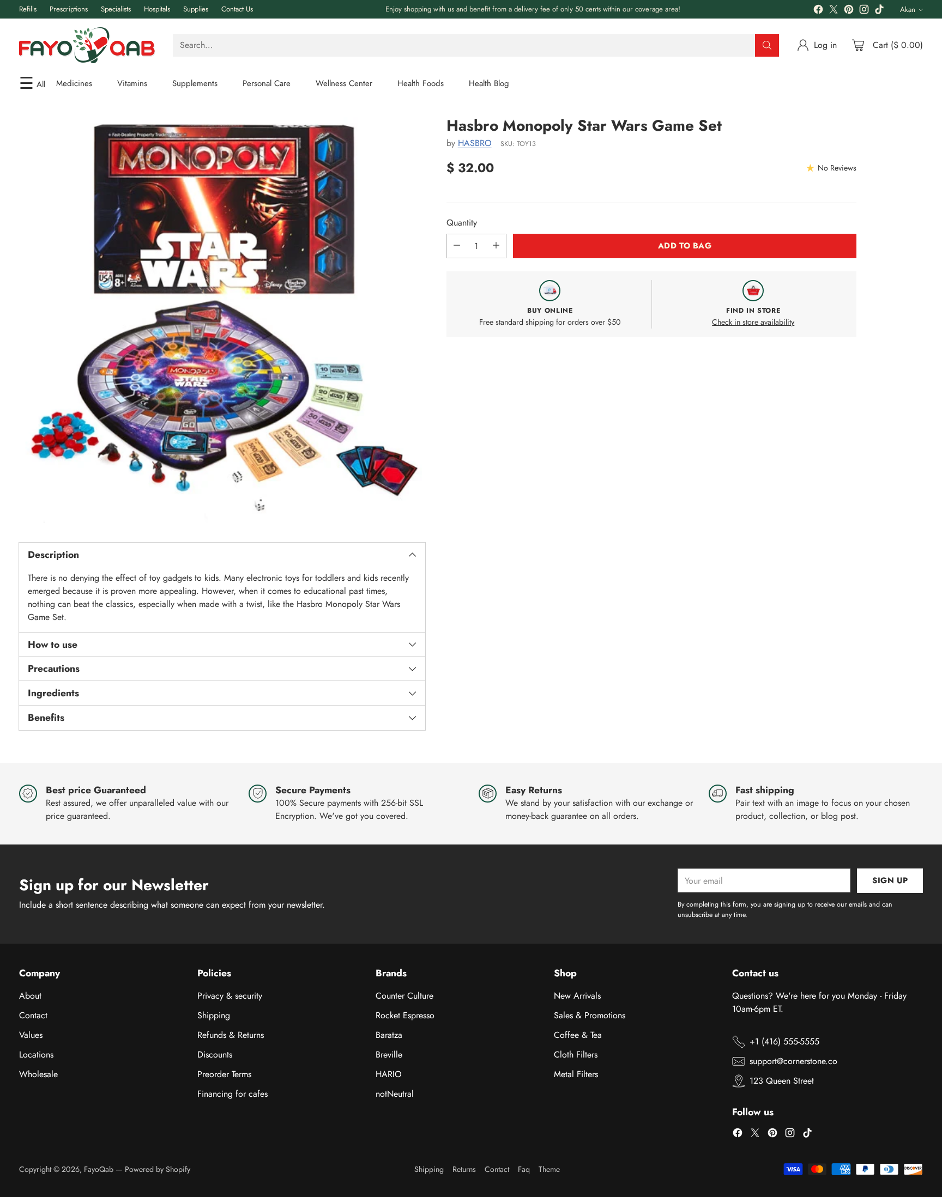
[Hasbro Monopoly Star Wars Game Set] (222, 320)
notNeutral (395, 1093)
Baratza (389, 1035)
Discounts (214, 1054)
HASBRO (475, 143)
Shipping (213, 1015)
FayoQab (98, 1169)
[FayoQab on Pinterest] (848, 11)
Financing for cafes (232, 1093)
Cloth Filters (575, 1054)
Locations (36, 1054)
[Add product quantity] (496, 245)
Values (31, 1035)
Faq (524, 1169)
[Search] (767, 45)
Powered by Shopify (157, 1169)
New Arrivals (577, 995)
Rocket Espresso (405, 1015)
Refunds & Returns (230, 1035)
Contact (33, 1015)
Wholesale (38, 1074)
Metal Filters (576, 1074)
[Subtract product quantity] (457, 245)
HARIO (389, 1074)
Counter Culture (404, 995)
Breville (389, 1054)
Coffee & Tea (578, 1035)
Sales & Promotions (589, 1015)
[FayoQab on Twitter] (833, 11)
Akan (907, 9)
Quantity (461, 222)
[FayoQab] (87, 45)
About (30, 995)
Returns (464, 1169)
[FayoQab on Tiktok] (879, 11)
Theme (549, 1169)
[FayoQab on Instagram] (864, 11)
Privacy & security (229, 995)
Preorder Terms (224, 1074)
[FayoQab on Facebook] (818, 11)
